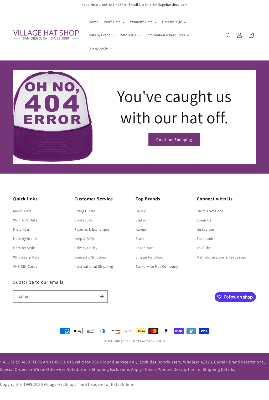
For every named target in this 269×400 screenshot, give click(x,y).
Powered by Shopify (151, 341)
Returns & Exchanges (92, 229)
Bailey (141, 211)
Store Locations (210, 211)
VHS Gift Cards (25, 266)
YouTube (204, 247)
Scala (140, 238)
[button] (228, 35)
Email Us (204, 220)
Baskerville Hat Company (157, 266)
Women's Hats (25, 220)
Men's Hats (22, 211)
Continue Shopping (174, 139)
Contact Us (83, 220)
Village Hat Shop (150, 257)
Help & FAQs (84, 238)
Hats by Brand (25, 238)
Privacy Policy (85, 247)
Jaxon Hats (145, 247)
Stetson (142, 220)
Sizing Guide (84, 211)
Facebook (205, 238)
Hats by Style (24, 247)
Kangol (142, 229)
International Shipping (93, 266)
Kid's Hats (21, 229)
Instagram (205, 229)
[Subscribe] (101, 296)
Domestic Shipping (90, 257)
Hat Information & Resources (221, 257)
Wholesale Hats (26, 257)
